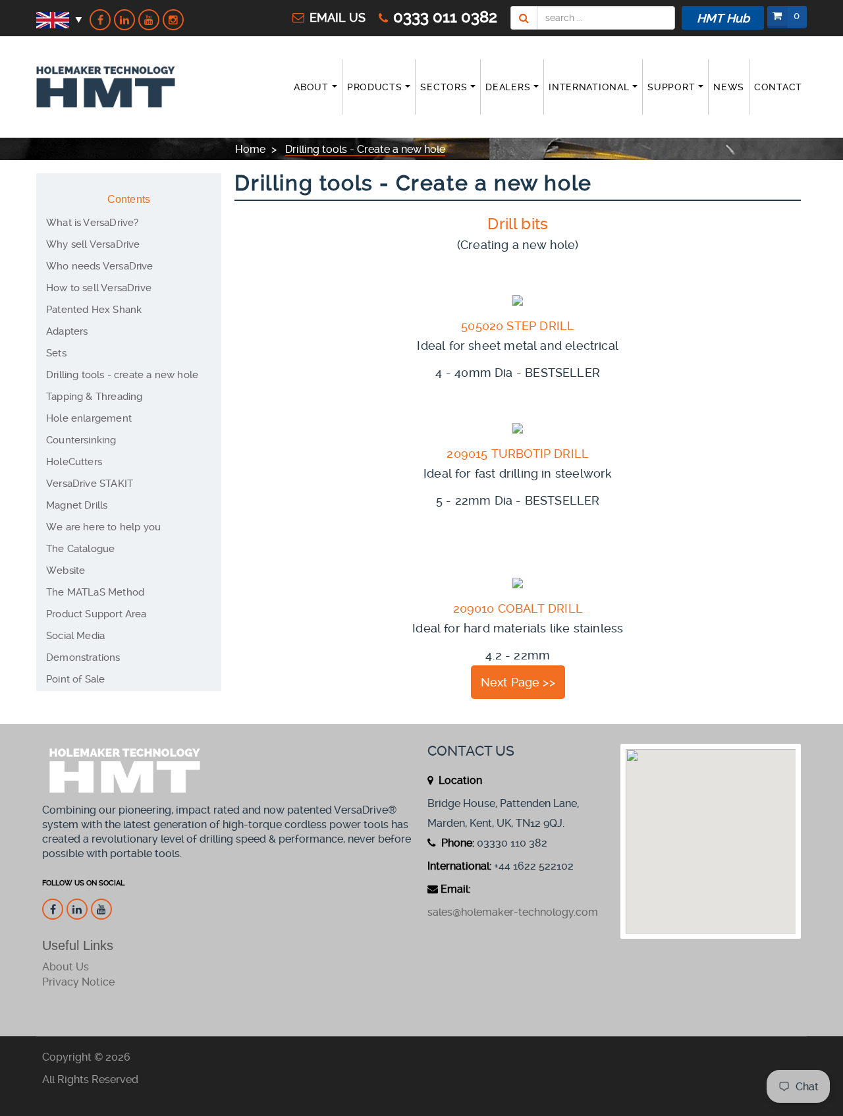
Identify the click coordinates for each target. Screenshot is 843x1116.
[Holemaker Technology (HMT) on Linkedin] (124, 19)
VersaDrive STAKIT (89, 483)
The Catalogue (80, 549)
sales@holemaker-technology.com (512, 912)
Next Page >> (518, 682)
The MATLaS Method (95, 592)
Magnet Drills (76, 505)
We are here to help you (103, 527)
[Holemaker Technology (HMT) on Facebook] (100, 19)
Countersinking (81, 440)
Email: (455, 889)
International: (459, 866)
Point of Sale (75, 679)
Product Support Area (96, 614)
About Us (65, 967)
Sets (56, 353)
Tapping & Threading (94, 397)
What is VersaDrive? (92, 223)
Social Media (75, 636)
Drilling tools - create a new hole (122, 375)
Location (459, 780)
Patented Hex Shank (94, 310)
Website (65, 570)
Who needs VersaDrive (99, 266)
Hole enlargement (89, 418)
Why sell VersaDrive (93, 244)
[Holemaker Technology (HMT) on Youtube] (148, 19)
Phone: (456, 843)
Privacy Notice (78, 982)
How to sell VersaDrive (98, 288)
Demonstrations (83, 657)
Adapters (67, 331)
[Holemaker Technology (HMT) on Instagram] (173, 19)
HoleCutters (74, 462)
